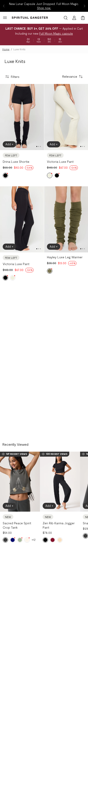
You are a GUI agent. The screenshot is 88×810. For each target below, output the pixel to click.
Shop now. (44, 8)
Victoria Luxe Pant (60, 161)
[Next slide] (84, 6)
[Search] (65, 18)
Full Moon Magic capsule (56, 33)
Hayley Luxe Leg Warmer (65, 257)
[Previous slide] (3, 6)
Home (5, 49)
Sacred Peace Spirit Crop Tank (17, 525)
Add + (9, 144)
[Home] (30, 18)
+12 (34, 540)
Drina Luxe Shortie (16, 161)
